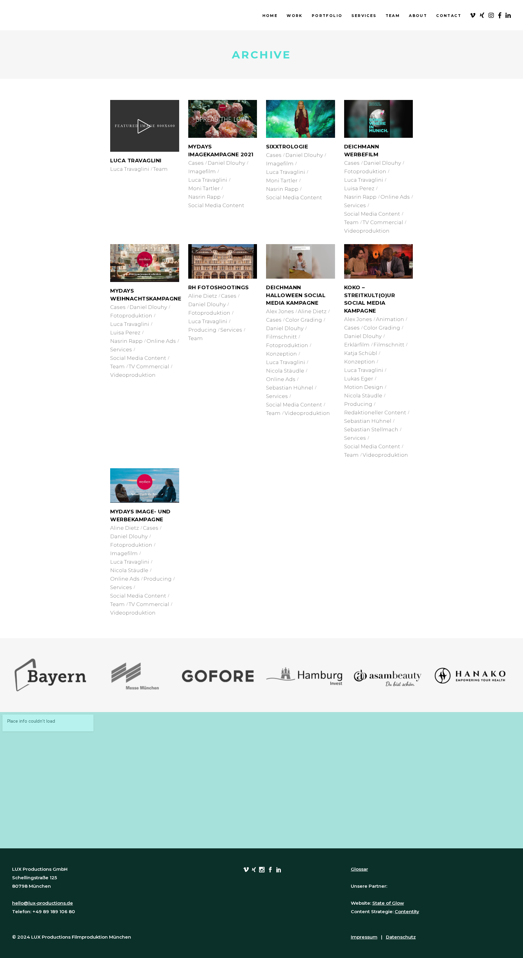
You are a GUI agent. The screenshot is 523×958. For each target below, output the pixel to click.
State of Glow (388, 903)
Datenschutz (401, 937)
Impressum (364, 937)
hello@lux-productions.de (42, 903)
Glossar (359, 869)
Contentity (407, 911)
